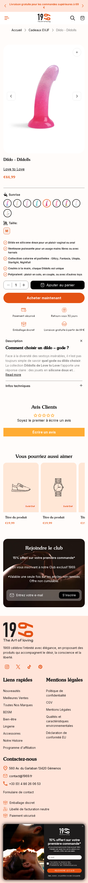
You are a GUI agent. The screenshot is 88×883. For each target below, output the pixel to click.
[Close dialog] (82, 826)
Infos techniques (18, 386)
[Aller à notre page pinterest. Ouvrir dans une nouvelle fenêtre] (40, 667)
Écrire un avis (44, 432)
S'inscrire (69, 595)
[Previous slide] (5, 6)
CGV (49, 702)
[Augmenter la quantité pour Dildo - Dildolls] (23, 285)
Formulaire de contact (18, 792)
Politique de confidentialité (56, 693)
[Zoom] (77, 52)
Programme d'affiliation (19, 747)
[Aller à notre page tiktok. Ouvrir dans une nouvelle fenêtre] (29, 667)
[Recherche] (72, 18)
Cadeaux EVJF (39, 30)
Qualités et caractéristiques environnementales (59, 721)
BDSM (7, 712)
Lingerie (9, 726)
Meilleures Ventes (15, 698)
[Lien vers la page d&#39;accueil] (18, 632)
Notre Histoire (13, 740)
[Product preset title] (21, 487)
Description (14, 341)
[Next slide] (83, 6)
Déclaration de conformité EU (56, 735)
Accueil (17, 30)
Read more (13, 374)
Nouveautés (11, 691)
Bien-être (9, 719)
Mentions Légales (58, 709)
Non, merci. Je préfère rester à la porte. (64, 876)
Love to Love (14, 169)
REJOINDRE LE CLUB (64, 871)
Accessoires (12, 733)
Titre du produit (16, 517)
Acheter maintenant (44, 298)
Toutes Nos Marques (18, 705)
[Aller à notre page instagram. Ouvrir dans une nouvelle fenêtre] (7, 667)
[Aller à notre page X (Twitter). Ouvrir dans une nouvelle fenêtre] (18, 667)
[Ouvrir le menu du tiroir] (6, 18)
